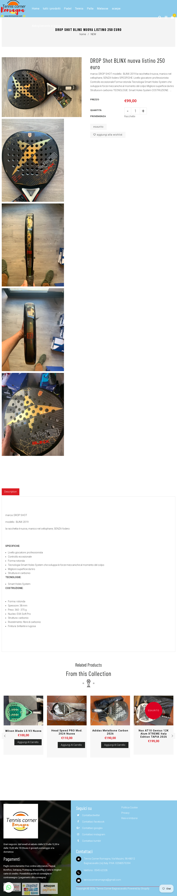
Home (35, 8)
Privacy (125, 812)
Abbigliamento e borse (47, 25)
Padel (68, 8)
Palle (90, 8)
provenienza (98, 116)
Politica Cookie (129, 807)
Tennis (79, 8)
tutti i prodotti (51, 8)
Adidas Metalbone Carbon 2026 (110, 732)
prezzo (94, 99)
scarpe (116, 8)
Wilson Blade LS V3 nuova (23, 730)
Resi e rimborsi (129, 818)
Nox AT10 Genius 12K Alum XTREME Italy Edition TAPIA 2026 (154, 733)
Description (10, 491)
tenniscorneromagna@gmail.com (102, 879)
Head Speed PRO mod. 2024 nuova (66, 732)
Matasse (102, 8)
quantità (95, 110)
